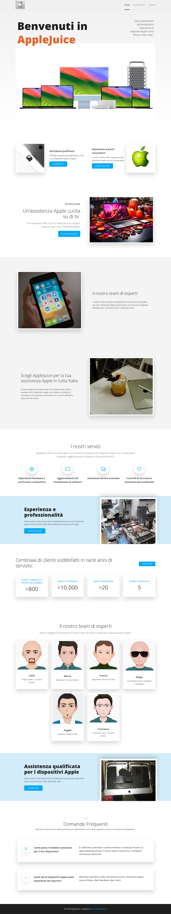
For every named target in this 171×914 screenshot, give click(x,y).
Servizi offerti (139, 5)
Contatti (151, 5)
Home (127, 5)
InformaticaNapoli (99, 909)
